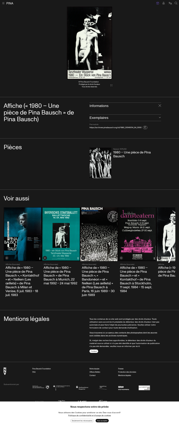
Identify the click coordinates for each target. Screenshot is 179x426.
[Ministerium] (40, 387)
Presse (120, 368)
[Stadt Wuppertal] (123, 387)
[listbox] (89, 43)
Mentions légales (124, 375)
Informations (99, 106)
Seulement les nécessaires (82, 421)
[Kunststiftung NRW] (102, 387)
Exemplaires (99, 118)
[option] (89, 43)
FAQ (33, 372)
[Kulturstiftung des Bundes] (144, 387)
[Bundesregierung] (61, 387)
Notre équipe (94, 368)
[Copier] (145, 127)
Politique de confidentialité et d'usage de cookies (89, 415)
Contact (94, 351)
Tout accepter (102, 421)
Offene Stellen (95, 372)
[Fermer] (160, 106)
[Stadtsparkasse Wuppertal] (82, 387)
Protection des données (127, 372)
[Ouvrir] (160, 117)
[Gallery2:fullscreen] (110, 85)
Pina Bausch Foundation (41, 368)
